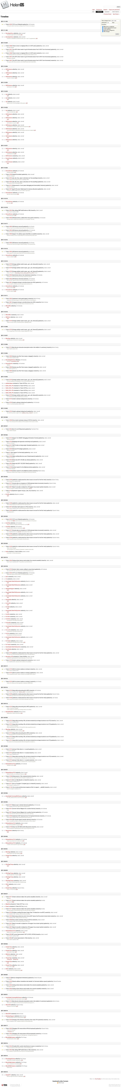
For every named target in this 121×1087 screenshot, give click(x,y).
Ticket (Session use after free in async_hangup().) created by (24, 370)
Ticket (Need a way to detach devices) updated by (21, 805)
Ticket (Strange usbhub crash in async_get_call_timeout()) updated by (27, 267)
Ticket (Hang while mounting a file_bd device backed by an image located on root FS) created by (33, 756)
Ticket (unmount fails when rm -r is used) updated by (22, 749)
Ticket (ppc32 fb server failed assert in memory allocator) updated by (26, 189)
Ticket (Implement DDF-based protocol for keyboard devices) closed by (27, 816)
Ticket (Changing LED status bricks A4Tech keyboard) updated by (25, 1028)
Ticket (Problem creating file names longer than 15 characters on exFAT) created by (30, 912)
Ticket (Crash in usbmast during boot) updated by (21, 402)
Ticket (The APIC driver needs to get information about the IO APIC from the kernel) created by (33, 60)
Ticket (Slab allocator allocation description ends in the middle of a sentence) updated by (31, 1001)
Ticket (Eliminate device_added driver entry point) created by (24, 217)
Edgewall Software (16, 1085)
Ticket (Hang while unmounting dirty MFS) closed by (22, 690)
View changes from (106, 20)
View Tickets (115, 11)
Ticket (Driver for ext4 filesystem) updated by (21, 429)
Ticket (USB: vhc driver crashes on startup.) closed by (22, 669)
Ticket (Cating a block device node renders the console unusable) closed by (28, 560)
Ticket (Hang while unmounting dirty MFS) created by (22, 733)
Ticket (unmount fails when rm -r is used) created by (22, 760)
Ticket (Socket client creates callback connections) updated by (25, 569)
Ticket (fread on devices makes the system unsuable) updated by (24, 900)
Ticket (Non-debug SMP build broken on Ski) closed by (23, 210)
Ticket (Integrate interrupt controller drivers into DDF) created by (25, 302)
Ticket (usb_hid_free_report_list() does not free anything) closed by (26, 178)
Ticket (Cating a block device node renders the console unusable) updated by (28, 985)
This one (9, 1031)
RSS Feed (61, 1083)
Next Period (115, 14)
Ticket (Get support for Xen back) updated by (20, 452)
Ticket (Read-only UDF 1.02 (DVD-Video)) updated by (22, 463)
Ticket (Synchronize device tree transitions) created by (22, 275)
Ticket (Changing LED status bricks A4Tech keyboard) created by (25, 1033)
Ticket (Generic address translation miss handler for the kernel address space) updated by (32, 981)
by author (104, 24)
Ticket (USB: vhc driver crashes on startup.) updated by (23, 672)
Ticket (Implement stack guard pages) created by (21, 298)
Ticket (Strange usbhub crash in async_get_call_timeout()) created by (26, 395)
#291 (14, 520)
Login (93, 9)
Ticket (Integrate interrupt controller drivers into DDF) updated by (25, 282)
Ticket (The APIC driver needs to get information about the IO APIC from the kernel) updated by (33, 49)
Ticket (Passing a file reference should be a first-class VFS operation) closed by (29, 1019)
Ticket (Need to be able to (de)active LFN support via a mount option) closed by (29, 487)
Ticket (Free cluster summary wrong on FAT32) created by (23, 919)
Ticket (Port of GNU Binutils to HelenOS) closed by (22, 780)
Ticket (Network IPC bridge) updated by (19, 449)
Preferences (99, 9)
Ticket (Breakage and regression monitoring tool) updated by (24, 441)
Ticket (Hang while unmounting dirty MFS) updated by (22, 706)
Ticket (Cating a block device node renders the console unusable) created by (28, 988)
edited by (14, 33)
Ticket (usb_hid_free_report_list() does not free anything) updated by (26, 181)
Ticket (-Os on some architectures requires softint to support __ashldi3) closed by (30, 787)
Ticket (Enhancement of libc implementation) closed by (23, 776)
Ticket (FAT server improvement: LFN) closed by (21, 938)
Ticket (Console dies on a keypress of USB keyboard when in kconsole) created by (29, 530)
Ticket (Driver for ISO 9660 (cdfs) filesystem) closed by (23, 827)
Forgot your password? (114, 9)
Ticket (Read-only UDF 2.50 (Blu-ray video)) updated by (23, 460)
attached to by (18, 383)
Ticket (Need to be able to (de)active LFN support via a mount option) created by (29, 927)
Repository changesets (108, 30)
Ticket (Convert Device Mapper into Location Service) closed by (25, 808)
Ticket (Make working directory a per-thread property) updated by (25, 456)
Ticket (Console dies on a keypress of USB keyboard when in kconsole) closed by (29, 483)
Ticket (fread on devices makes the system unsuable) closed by (25, 896)
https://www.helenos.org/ (114, 1085)
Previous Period (107, 14)
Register (105, 9)
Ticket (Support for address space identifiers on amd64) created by (26, 234)
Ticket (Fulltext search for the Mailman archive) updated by (24, 467)
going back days (108, 22)
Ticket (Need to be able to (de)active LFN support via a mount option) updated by (29, 923)
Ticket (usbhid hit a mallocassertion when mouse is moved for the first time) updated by (31, 503)
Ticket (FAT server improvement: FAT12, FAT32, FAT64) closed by (25, 934)
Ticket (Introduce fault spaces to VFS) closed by (21, 506)
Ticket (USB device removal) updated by (18, 226)
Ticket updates (107, 29)
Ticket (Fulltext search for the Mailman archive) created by (24, 470)
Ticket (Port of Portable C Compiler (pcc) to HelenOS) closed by (25, 783)
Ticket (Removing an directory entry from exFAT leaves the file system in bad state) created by (33, 916)
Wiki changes (106, 31)
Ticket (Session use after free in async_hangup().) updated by (24, 367)
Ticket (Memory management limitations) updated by (22, 977)
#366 (13, 901)
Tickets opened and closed (109, 27)
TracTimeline (98, 1079)
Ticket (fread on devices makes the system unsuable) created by (24, 908)
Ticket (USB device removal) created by (19, 278)
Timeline (99, 11)
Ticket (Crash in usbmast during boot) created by (21, 660)
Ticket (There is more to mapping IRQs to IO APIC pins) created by (26, 53)
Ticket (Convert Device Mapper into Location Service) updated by (25, 812)
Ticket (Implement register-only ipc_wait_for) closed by (23, 490)
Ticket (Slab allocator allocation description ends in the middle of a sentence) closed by (30, 347)
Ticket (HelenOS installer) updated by (18, 174)
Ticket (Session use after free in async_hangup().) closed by (24, 356)
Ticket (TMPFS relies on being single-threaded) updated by (23, 445)
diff (21, 34)
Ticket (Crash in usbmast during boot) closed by (21, 398)
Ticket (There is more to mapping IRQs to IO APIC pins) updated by (26, 45)
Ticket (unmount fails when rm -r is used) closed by (22, 752)
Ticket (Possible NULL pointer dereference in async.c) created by (25, 1046)
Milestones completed (108, 26)
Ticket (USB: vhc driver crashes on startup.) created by (22, 681)
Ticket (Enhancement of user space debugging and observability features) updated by (30, 185)
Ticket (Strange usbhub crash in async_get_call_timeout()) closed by (26, 264)
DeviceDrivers (14, 361)
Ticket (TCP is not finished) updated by (18, 24)
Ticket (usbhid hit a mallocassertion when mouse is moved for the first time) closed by (31, 479)
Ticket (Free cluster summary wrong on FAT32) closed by (23, 420)
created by (14, 156)
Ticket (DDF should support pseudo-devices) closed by (22, 819)
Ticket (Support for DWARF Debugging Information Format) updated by (27, 438)
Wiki (93, 11)
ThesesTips (9, 959)
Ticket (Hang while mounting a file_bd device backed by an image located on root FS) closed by (33, 720)
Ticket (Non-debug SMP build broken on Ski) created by (23, 1049)
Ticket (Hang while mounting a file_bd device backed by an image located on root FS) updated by (33, 724)
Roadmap (107, 11)
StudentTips (15, 959)
